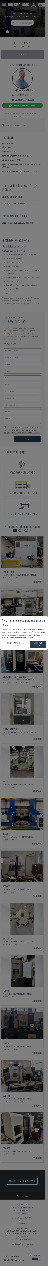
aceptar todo (38, 644)
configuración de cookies (15, 644)
